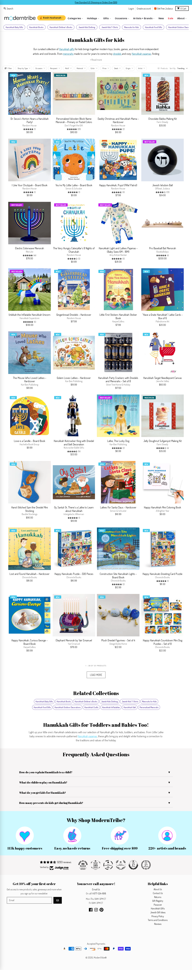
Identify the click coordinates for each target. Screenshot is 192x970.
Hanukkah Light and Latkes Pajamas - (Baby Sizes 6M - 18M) (118, 250)
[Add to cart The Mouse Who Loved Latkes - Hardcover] (47, 370)
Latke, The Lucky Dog (118, 441)
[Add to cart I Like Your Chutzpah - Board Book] (47, 177)
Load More (96, 674)
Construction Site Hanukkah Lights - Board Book (118, 575)
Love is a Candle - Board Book (29, 441)
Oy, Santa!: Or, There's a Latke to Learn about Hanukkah (74, 509)
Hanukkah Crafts (91, 707)
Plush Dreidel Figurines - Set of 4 (118, 640)
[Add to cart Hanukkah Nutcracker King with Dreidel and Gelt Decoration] (91, 433)
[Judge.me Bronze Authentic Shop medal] (121, 865)
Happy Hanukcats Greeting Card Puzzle (162, 573)
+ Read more (96, 59)
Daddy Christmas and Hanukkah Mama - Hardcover (118, 120)
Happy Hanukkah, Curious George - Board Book (29, 642)
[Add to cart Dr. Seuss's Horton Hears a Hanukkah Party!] (47, 111)
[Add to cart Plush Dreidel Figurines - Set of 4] (135, 632)
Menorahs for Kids (131, 27)
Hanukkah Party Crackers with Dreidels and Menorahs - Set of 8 (118, 379)
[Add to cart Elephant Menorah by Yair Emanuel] (91, 632)
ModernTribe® (100, 957)
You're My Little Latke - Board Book (74, 185)
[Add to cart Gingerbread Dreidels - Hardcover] (91, 307)
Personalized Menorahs (149, 707)
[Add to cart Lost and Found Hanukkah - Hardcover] (47, 566)
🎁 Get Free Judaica (163, 8)
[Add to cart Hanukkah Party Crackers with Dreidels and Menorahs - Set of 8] (135, 370)
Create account (144, 8)
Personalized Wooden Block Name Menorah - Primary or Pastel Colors (74, 120)
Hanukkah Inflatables (111, 707)
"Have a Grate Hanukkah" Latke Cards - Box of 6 (162, 316)
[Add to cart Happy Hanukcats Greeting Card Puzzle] (180, 566)
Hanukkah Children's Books (61, 27)
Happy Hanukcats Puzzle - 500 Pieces (73, 573)
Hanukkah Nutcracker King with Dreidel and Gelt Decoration (74, 442)
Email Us (96, 889)
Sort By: (173, 68)
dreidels (117, 53)
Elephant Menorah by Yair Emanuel (74, 640)
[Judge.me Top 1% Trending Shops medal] (146, 865)
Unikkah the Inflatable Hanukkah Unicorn (29, 314)
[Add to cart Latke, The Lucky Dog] (135, 433)
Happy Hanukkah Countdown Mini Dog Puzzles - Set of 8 (162, 642)
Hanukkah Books (36, 27)
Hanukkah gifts (66, 49)
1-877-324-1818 (99, 893)
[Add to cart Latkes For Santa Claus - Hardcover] (135, 499)
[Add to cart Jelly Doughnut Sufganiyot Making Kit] (180, 433)
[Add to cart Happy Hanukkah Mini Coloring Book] (180, 499)
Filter (10, 68)
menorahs (68, 53)
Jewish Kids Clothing (86, 27)
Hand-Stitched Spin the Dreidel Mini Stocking (29, 509)
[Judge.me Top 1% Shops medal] (133, 865)
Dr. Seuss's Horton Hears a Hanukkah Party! (29, 120)
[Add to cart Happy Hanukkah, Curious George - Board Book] (47, 632)
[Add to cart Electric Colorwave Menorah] (47, 240)
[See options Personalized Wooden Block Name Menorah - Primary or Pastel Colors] (91, 111)
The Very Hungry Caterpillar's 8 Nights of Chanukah (74, 250)
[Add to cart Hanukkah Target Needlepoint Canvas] (180, 370)
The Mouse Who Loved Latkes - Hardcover (29, 379)
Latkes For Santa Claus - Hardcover (118, 507)
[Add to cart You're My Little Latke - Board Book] (91, 177)
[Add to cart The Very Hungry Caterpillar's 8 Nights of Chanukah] (91, 240)
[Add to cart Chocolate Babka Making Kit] (180, 111)
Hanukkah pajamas (141, 53)
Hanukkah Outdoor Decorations (68, 707)
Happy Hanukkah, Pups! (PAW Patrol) (118, 185)
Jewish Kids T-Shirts (109, 27)
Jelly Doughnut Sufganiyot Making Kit (162, 441)
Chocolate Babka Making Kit (162, 118)
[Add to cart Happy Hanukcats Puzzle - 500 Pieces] (91, 566)
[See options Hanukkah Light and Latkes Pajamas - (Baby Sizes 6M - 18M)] (135, 240)
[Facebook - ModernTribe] (91, 910)
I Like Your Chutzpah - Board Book (29, 185)
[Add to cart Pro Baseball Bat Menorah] (180, 240)
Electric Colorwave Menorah (29, 248)
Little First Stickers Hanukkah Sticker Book (118, 316)
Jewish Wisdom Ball (162, 185)
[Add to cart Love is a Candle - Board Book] (47, 433)
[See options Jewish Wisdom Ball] (180, 177)
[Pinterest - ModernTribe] (101, 910)
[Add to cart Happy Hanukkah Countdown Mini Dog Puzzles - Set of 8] (180, 632)
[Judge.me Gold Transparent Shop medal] (108, 865)
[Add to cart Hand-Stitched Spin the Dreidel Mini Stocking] (47, 499)
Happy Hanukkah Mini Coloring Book (162, 507)
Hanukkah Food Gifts (153, 27)
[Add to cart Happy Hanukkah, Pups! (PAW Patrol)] (135, 177)
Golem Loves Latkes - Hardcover (74, 378)
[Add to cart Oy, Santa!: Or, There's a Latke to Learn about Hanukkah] (91, 499)
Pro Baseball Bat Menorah (162, 248)
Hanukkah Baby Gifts (14, 27)
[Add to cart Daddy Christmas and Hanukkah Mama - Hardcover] (135, 111)
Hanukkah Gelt (130, 707)
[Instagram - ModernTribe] (96, 910)
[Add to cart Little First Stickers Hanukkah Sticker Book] (135, 307)
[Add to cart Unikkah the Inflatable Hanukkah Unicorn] (47, 307)
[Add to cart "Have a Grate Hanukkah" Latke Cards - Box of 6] (180, 307)
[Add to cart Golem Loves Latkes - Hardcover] (91, 370)
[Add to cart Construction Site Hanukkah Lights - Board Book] (135, 566)
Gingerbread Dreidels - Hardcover (73, 314)
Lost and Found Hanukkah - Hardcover (29, 573)
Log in (131, 8)
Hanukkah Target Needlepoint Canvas (162, 378)
